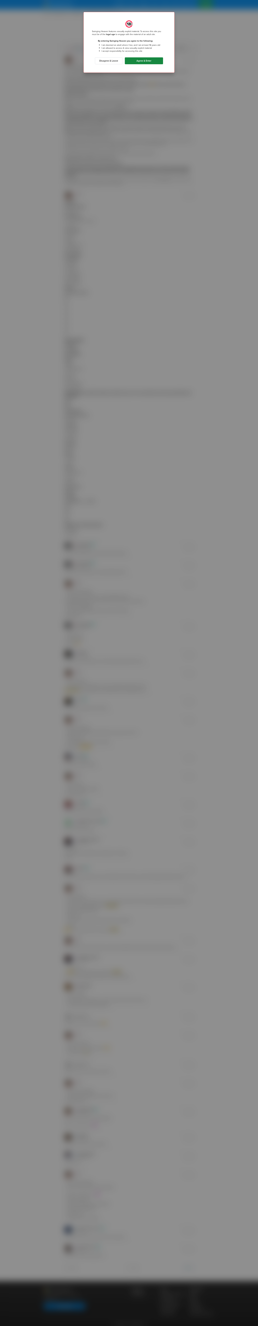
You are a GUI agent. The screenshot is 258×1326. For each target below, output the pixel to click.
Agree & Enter (143, 60)
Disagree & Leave (108, 60)
